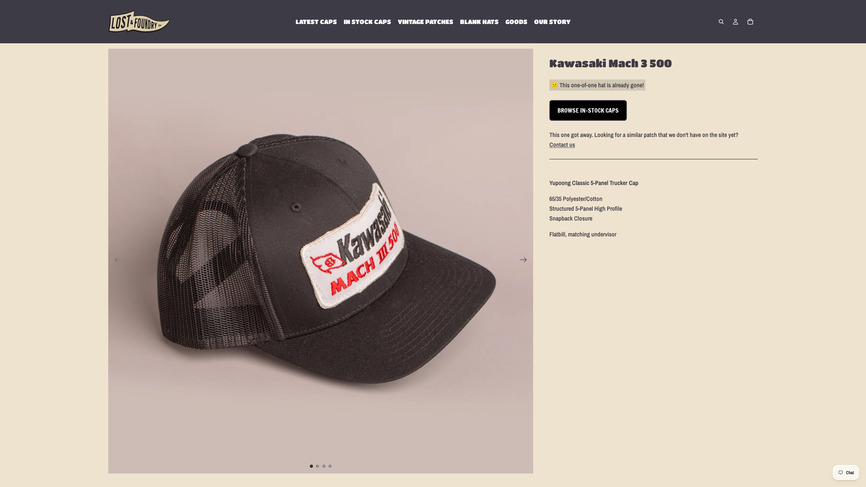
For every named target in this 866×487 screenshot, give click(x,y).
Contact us (562, 144)
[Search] (721, 21)
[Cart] (750, 21)
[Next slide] (525, 261)
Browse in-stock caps (588, 110)
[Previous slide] (115, 261)
